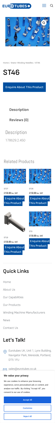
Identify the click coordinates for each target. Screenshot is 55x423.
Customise (27, 408)
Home (6, 62)
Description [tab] (19, 109)
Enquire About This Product (24, 87)
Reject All (27, 416)
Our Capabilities (13, 297)
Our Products (11, 305)
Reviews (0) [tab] (18, 120)
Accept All (27, 400)
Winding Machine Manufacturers (24, 312)
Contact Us (10, 328)
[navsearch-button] (51, 6)
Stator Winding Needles (22, 62)
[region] (27, 397)
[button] (44, 6)
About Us (9, 289)
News (6, 320)
